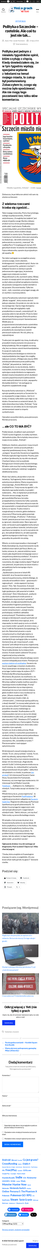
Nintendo (5, 1188)
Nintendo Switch (18, 1188)
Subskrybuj (9, 1023)
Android (6, 1159)
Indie (19, 1177)
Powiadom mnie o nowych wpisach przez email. (20, 1139)
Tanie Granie (25, 1199)
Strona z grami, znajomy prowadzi (16, 1229)
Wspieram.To (20, 1203)
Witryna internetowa (9, 1116)
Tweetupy (6, 786)
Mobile (18, 1181)
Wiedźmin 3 (12, 1203)
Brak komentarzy (22, 44)
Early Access (19, 1167)
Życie (26, 1203)
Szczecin (16, 1032)
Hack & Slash (21, 1174)
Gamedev (20, 1170)
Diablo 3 (20, 1164)
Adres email (6, 1106)
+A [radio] (30, 1)
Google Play (6, 1174)
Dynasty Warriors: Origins (8, 1167)
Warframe (5, 1203)
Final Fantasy (34, 1167)
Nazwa (5, 1096)
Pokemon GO (18, 1195)
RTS (33, 1195)
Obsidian (29, 1188)
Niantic (29, 1185)
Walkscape (35, 1200)
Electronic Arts (26, 1167)
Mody (23, 1181)
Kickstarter (32, 1178)
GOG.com (27, 1170)
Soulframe (6, 1200)
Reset (38, 1)
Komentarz (9, 1032)
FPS (3, 1170)
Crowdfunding (9, 1163)
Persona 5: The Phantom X (23, 1191)
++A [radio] (34, 1)
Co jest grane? (30, 1159)
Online (5, 1191)
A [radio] (27, 1)
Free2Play (11, 1170)
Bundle (20, 1160)
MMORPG (6, 1181)
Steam (14, 1199)
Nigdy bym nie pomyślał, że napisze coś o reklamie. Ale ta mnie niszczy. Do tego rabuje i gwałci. (18, 938)
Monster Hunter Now (14, 1184)
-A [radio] (24, 1)
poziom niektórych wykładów (14, 663)
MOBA (13, 1181)
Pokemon (6, 1196)
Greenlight (13, 1174)
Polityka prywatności (9, 1244)
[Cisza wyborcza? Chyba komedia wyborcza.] (20, 983)
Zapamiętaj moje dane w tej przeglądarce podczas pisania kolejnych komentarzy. (20, 1126)
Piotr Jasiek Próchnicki (17, 41)
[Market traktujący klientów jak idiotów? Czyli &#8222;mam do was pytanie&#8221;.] (20, 955)
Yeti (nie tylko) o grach (16, 1241)
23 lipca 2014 (34, 41)
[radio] (8, 1)
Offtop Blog (20, 21)
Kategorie (5, 1221)
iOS (24, 1178)
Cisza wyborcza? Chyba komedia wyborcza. (18, 996)
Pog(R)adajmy (27, 796)
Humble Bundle (8, 1178)
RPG (29, 1195)
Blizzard (14, 1160)
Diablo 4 (26, 1164)
